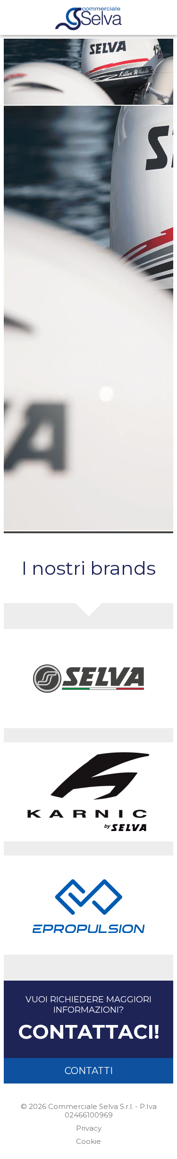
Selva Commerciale (88, 18)
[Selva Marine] (88, 678)
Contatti (89, 1070)
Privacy (88, 1128)
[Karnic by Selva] (88, 791)
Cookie (88, 1141)
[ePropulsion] (88, 905)
